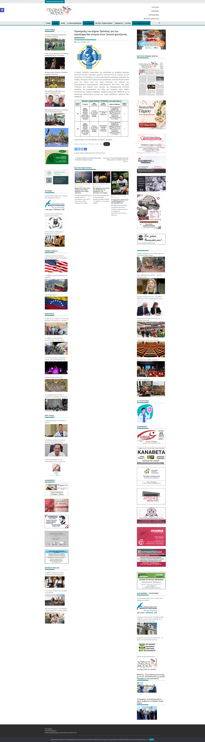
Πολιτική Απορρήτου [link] (51, 730)
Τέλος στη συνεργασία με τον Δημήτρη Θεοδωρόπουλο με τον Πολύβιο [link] (56, 54)
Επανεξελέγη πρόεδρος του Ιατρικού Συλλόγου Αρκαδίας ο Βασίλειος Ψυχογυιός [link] (55, 441)
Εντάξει (152, 739)
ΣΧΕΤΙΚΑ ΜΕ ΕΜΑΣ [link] (154, 15)
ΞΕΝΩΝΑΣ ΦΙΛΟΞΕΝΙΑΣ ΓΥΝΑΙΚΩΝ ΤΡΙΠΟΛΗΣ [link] (95, 153)
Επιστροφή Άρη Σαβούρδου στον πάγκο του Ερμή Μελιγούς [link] (55, 92)
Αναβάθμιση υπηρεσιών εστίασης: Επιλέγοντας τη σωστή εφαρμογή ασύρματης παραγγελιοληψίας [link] (54, 574)
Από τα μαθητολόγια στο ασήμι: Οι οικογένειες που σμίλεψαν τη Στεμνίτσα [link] (56, 396)
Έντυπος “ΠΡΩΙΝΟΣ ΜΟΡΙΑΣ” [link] (104, 23)
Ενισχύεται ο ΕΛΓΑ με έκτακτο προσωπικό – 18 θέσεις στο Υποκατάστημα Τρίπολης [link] (150, 638)
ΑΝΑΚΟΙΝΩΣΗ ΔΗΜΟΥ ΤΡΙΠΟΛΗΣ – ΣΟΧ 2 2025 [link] (88, 144)
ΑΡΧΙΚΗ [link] (48, 23)
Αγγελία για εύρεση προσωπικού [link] (146, 656)
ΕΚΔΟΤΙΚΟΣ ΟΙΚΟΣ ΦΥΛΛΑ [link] (151, 19)
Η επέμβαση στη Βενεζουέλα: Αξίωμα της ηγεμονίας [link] (56, 276)
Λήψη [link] (106, 144)
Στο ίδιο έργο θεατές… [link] (51, 295)
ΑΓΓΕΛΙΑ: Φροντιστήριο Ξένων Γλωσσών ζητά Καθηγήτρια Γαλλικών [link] (56, 197)
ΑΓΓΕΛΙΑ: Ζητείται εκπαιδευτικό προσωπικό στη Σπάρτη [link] (53, 215)
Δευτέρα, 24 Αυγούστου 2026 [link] (101, 184)
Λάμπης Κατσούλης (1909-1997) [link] (54, 377)
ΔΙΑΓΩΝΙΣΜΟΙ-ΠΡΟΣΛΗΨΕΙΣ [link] (141, 23)
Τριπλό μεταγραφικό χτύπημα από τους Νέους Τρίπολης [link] (55, 35)
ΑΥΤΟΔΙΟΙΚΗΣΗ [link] (88, 23)
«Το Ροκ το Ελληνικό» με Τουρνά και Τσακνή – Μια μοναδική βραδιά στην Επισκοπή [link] (55, 359)
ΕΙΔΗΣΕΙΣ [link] (55, 23)
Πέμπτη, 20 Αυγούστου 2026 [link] (119, 195)
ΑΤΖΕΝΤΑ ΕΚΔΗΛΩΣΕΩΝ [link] (74, 23)
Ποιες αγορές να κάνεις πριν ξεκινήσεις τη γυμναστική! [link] (56, 591)
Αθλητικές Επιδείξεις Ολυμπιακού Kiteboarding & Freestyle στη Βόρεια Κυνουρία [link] (88, 159)
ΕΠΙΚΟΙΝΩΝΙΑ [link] (155, 11)
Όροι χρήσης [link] (48, 729)
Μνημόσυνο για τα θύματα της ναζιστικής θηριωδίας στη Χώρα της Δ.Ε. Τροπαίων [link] (56, 319)
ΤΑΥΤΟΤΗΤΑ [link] (155, 7)
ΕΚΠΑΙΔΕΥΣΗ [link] (119, 23)
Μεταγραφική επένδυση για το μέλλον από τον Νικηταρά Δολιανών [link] (56, 111)
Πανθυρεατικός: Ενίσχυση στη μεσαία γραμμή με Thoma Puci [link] (56, 73)
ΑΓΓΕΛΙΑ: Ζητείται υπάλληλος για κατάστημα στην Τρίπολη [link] (54, 232)
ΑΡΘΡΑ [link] (63, 23)
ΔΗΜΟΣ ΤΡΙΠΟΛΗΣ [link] (80, 153)
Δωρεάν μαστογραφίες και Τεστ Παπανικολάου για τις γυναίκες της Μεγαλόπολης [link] (55, 460)
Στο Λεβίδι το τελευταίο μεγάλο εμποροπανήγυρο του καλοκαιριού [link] (54, 339)
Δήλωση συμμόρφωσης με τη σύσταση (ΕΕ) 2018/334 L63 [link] (61, 732)
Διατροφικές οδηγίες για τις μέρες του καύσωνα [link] (55, 421)
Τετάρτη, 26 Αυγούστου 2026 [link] (83, 184)
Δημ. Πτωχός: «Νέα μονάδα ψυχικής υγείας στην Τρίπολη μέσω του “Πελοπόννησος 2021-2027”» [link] (115, 159)
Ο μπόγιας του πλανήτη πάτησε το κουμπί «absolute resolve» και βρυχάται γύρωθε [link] (56, 257)
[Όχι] (203, 739)
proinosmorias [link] (79, 186)
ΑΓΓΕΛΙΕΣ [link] (128, 23)
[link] (2, 10)
